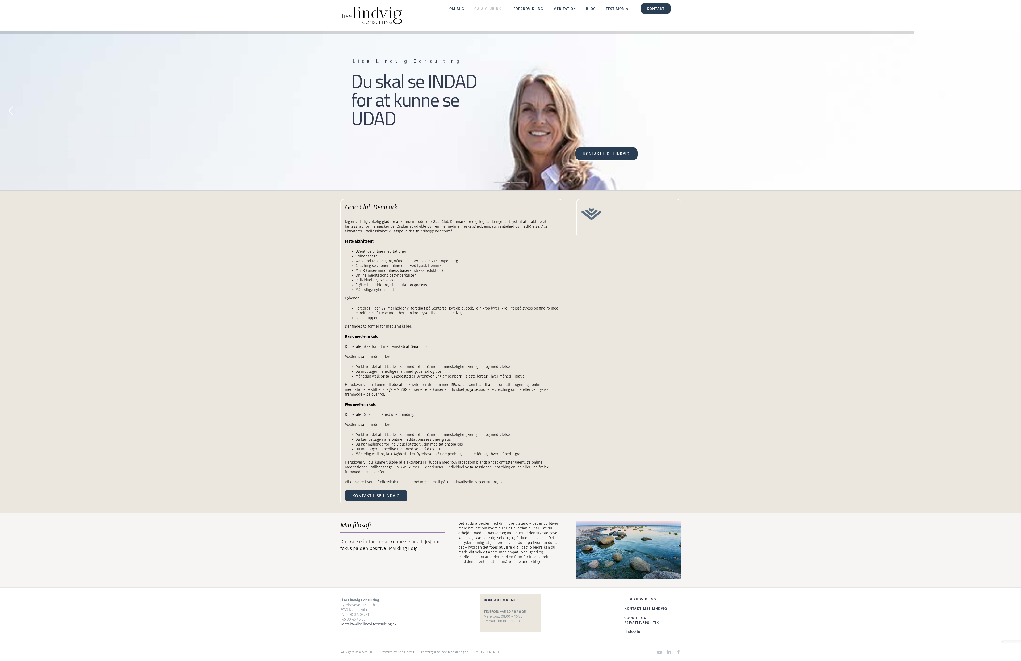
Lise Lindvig (406, 652)
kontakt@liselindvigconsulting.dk (368, 624)
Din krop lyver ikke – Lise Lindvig (434, 313)
